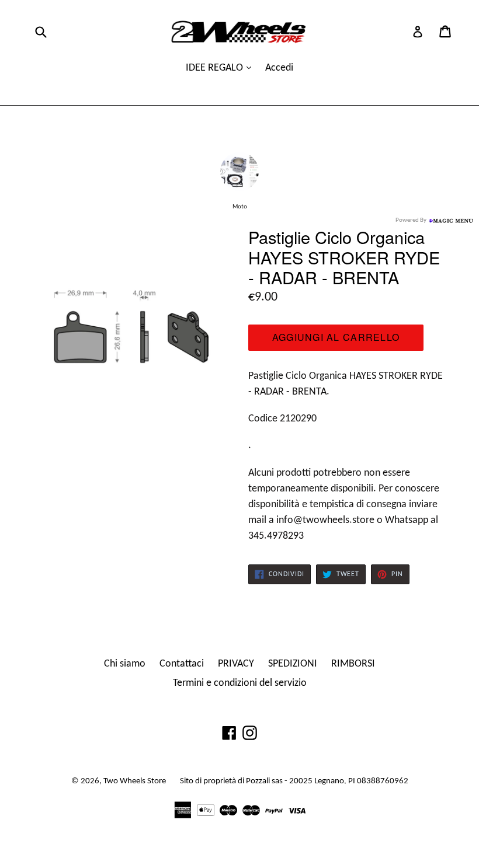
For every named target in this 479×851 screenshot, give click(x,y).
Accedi (279, 68)
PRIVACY (236, 663)
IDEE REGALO (215, 68)
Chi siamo (124, 663)
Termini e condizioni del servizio (240, 683)
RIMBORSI (353, 663)
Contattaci (181, 663)
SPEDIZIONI (292, 663)
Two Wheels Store (134, 781)
